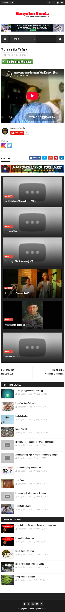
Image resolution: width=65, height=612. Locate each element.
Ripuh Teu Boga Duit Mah (25, 403)
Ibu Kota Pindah (21, 416)
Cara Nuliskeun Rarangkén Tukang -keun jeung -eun (35, 525)
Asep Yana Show (11, 231)
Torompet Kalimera (12, 356)
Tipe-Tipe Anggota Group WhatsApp (29, 390)
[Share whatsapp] (17, 63)
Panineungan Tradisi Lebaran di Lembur (31, 493)
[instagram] (53, 2)
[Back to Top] (41, 604)
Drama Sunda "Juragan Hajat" (16, 293)
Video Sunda (20, 54)
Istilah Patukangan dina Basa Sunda (29, 563)
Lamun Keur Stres (22, 428)
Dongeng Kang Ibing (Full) (14, 324)
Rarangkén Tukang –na (24, 538)
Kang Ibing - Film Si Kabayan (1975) (18, 261)
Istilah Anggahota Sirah (24, 550)
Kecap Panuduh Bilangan (25, 576)
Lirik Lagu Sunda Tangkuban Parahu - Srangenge (34, 441)
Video (10, 54)
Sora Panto (19, 480)
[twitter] (62, 2)
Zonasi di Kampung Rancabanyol (28, 467)
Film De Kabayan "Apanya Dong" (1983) (20, 201)
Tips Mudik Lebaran (23, 505)
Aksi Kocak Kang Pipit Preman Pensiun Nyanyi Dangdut (36, 454)
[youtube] (57, 2)
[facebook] (49, 2)
